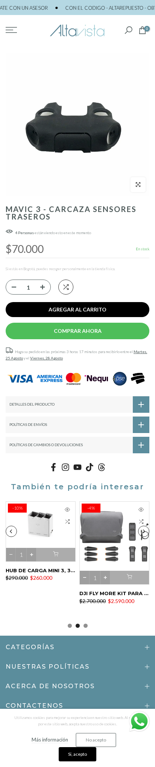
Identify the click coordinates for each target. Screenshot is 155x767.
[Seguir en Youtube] (77, 467)
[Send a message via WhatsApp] (139, 721)
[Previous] (11, 531)
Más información (50, 740)
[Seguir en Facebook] (53, 467)
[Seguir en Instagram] (65, 467)
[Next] (143, 531)
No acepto (96, 740)
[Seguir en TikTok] (89, 467)
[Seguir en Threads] (101, 467)
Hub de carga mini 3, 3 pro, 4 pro (55, 570)
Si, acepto (77, 754)
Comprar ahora (78, 331)
